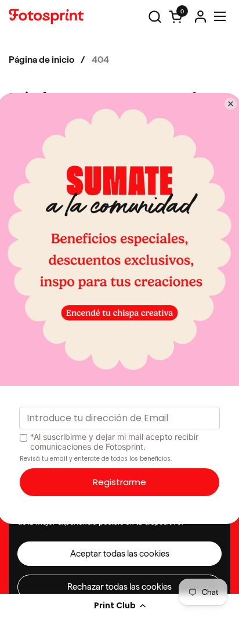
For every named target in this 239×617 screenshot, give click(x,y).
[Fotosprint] (46, 16)
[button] (119, 605)
